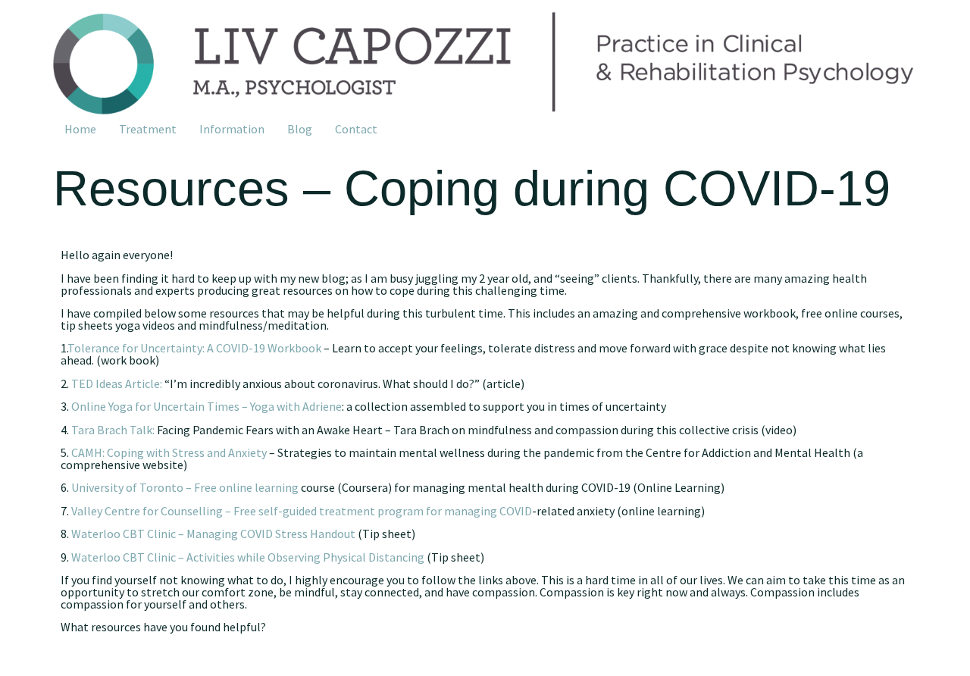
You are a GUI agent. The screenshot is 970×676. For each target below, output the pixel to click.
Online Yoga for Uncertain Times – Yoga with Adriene (206, 406)
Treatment (148, 128)
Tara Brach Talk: (113, 429)
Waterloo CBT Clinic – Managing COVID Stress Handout (213, 533)
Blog (299, 128)
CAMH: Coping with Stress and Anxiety (169, 452)
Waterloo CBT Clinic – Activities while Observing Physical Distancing (247, 557)
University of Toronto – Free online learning (185, 487)
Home (80, 128)
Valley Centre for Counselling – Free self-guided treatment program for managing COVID (301, 510)
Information (231, 128)
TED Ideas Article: (116, 383)
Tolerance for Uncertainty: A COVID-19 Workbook (194, 347)
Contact (356, 128)
